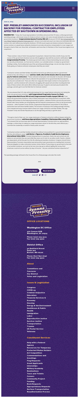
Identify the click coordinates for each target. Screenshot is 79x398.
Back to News (31, 171)
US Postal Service (35, 329)
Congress (31, 287)
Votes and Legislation (37, 276)
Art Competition (34, 353)
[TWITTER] (40, 175)
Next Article (48, 171)
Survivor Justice (34, 321)
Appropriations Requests (38, 387)
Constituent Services (38, 337)
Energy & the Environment (39, 306)
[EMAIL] (45, 175)
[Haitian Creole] (9, 3)
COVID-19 (31, 290)
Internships (32, 366)
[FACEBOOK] (36, 175)
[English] (3, 3)
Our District (32, 274)
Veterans (31, 331)
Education (31, 295)
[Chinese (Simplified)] (12, 3)
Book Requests (34, 384)
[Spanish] (6, 3)
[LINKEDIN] (42, 175)
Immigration (32, 313)
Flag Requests (33, 361)
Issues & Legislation (38, 282)
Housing (30, 303)
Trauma (30, 326)
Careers (30, 376)
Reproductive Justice (37, 318)
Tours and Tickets (35, 374)
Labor (29, 316)
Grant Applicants (35, 363)
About (30, 263)
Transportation (34, 324)
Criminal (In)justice (36, 293)
